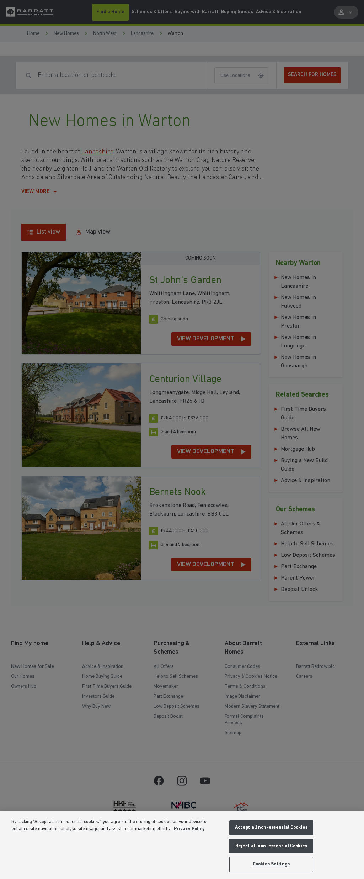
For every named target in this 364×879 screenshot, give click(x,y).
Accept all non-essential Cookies (271, 827)
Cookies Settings (271, 864)
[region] (182, 845)
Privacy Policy (189, 829)
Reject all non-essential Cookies (271, 846)
